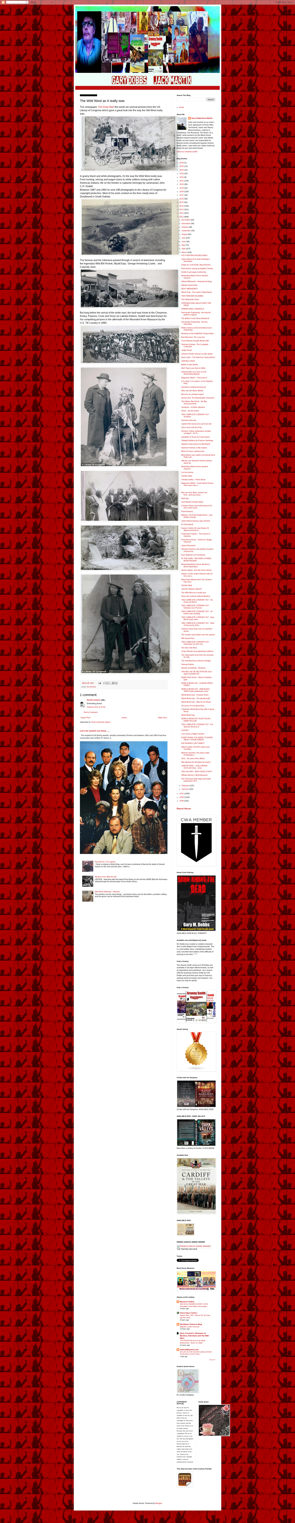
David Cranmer (93, 700)
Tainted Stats (186, 476)
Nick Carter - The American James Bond (198, 357)
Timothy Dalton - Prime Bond (193, 480)
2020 (181, 184)
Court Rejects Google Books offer (195, 341)
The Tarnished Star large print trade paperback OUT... (196, 780)
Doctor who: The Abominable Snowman (197, 398)
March (184, 252)
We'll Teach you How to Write (193, 368)
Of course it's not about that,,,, (193, 706)
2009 (181, 797)
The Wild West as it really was (193, 593)
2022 (181, 177)
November (186, 223)
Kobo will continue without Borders (195, 596)
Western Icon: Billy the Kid (105, 877)
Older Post (162, 718)
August (185, 234)
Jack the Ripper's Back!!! (191, 589)
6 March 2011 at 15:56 (96, 707)
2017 (181, 195)
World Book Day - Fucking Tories (194, 695)
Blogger (158, 1503)
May (184, 245)
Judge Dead (186, 350)
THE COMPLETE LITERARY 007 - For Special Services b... (197, 725)
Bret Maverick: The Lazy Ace (193, 337)
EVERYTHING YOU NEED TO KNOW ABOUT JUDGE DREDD (196, 738)
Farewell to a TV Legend (105, 862)
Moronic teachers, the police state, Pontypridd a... (195, 754)
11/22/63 (185, 730)
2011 (181, 217)
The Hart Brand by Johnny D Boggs (196, 661)
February (186, 786)
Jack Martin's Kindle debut (192, 502)
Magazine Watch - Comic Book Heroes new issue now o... (197, 484)
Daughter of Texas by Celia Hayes (195, 437)
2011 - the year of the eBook (193, 758)
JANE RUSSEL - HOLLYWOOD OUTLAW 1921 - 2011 (194, 767)
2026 (181, 163)
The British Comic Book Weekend (195, 318)
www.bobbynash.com (189, 1350)
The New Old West (189, 648)
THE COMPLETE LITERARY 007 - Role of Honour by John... (197, 624)
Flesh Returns (187, 511)
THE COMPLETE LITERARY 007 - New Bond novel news (197, 618)
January (185, 789)
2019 (181, 188)
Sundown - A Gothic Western (193, 407)
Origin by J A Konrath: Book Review (196, 265)
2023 (181, 173)
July (183, 238)
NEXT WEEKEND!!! (189, 289)
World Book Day (188, 715)
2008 (181, 801)
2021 (181, 181)
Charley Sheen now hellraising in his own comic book (196, 507)
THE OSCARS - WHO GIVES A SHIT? (196, 772)
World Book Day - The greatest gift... (196, 698)
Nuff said (185, 498)
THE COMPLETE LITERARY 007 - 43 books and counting (196, 612)
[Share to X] (110, 683)
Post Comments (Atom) (100, 722)
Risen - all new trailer (190, 411)
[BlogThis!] (107, 683)
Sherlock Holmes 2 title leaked (194, 448)
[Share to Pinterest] (116, 683)
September (186, 231)
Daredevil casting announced (193, 387)
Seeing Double (187, 664)
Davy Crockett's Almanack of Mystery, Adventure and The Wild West (194, 1335)
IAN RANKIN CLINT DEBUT (193, 743)
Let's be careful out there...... (95, 731)
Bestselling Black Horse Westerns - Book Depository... (195, 565)
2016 (181, 199)
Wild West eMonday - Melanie (107, 892)
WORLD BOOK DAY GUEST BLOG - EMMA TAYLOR (196, 720)
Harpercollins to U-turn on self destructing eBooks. (193, 373)
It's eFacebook (187, 524)
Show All (212, 1360)
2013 (181, 209)
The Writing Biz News (190, 299)
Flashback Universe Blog (191, 1324)
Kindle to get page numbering (193, 272)
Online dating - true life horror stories (196, 570)
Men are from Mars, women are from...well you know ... (194, 493)
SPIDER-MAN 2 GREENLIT (192, 309)
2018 (181, 191)
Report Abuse (184, 808)
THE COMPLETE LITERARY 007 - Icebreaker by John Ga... (195, 643)
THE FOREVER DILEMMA (192, 296)
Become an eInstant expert (192, 394)
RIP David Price (188, 638)
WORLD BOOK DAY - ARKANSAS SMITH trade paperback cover (195, 690)
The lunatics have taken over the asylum (198, 635)
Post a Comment (91, 712)
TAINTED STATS (188, 361)
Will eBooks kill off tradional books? (196, 762)
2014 (181, 206)
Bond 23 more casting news (193, 451)
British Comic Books (189, 365)
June (184, 242)
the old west (91, 687)
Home (124, 718)
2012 (181, 213)
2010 (181, 794)
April (184, 249)
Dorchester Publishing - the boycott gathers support (195, 313)
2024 (181, 170)
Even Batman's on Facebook (193, 555)
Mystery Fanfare (187, 1302)
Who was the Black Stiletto (192, 391)
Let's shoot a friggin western (193, 734)
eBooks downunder (189, 285)
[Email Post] (100, 683)
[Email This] (104, 683)
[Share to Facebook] (113, 683)
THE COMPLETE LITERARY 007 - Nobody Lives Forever (195, 607)
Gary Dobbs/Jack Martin (201, 118)
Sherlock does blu (188, 420)
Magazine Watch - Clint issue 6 (194, 378)
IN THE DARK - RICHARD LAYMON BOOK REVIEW (196, 559)
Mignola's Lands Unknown (189, 1327)
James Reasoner (188, 545)
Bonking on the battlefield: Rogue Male (197, 333)
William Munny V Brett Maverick (194, 775)
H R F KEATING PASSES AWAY (194, 255)
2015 (181, 202)
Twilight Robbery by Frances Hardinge (197, 440)
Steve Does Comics (188, 1313)
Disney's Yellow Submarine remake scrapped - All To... (196, 432)
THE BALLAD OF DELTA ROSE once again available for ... (196, 673)
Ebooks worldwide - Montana (193, 668)
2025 (181, 166)
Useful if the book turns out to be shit (196, 424)
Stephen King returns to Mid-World (195, 444)
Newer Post (85, 718)
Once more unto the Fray (191, 427)
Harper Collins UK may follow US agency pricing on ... (195, 529)
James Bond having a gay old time (195, 521)
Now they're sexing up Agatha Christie (197, 268)
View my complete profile (187, 152)
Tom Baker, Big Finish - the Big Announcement (194, 402)
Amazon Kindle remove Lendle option (197, 354)
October (185, 227)
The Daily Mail (106, 107)
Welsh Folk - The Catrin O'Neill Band (196, 292)
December (186, 220)
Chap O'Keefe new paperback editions (197, 651)
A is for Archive (187, 472)
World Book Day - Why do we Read (196, 702)
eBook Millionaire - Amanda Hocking (196, 281)
